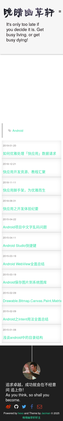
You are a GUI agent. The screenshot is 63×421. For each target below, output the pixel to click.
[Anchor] (26, 44)
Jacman (45, 413)
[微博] (8, 406)
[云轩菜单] (58, 11)
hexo (21, 413)
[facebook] (32, 406)
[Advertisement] (31, 89)
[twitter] (24, 406)
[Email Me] (39, 406)
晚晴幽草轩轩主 (31, 417)
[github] (16, 406)
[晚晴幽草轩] (31, 12)
